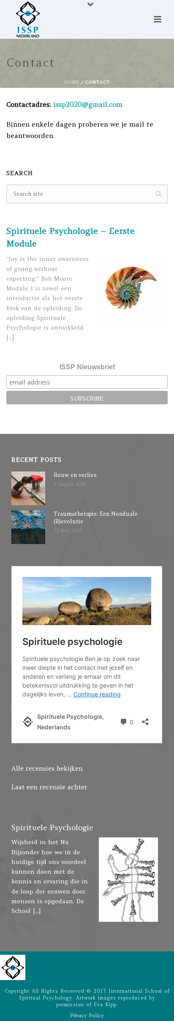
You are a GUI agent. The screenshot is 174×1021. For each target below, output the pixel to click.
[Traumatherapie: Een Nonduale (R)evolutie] (28, 527)
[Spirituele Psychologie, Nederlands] (12, 967)
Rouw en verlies (75, 475)
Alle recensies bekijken (47, 768)
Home (71, 82)
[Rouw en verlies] (28, 488)
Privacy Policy (87, 1015)
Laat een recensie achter (49, 787)
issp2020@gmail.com (87, 104)
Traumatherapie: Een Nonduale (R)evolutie (96, 517)
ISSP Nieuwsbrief (87, 367)
